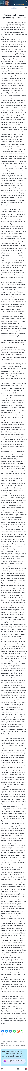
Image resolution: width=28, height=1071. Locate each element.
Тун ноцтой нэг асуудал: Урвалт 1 (16, 1045)
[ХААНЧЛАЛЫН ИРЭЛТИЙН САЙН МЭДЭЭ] (14, 8)
